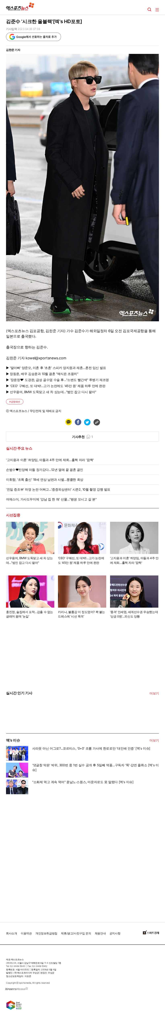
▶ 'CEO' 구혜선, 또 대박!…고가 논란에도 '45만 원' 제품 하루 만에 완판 (55, 386)
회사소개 (11, 933)
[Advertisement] (36, 856)
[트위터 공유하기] (87, 422)
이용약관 (26, 933)
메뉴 (157, 9)
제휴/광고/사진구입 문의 (76, 933)
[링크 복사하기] (96, 422)
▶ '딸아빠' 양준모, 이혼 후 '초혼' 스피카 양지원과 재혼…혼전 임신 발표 (56, 368)
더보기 (154, 693)
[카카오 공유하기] (68, 422)
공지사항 (114, 933)
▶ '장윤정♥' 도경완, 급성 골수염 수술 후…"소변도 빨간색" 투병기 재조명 (57, 380)
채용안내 (100, 933)
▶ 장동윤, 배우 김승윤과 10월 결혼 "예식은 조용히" (42, 374)
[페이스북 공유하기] (78, 422)
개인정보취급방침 (46, 933)
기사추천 (82, 437)
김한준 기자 (13, 49)
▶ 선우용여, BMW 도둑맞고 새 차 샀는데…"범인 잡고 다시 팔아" (51, 392)
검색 (149, 10)
